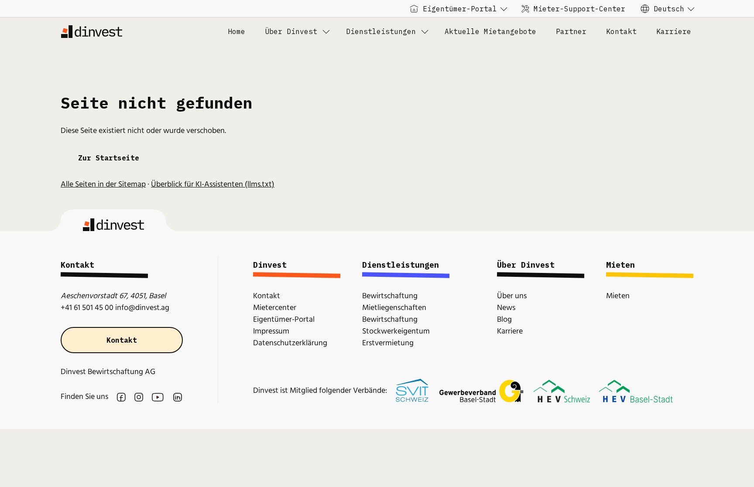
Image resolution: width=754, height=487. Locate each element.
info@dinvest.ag (142, 308)
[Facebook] (121, 397)
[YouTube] (158, 397)
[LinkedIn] (177, 397)
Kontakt (121, 340)
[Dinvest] (91, 31)
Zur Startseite (108, 157)
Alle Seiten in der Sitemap (103, 184)
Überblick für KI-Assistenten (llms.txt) (212, 184)
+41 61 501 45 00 (87, 308)
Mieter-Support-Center (579, 8)
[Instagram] (138, 397)
